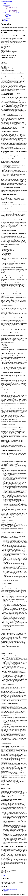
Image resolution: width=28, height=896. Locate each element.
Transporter (8, 15)
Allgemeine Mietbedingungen (10, 889)
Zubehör (8, 18)
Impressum (5, 891)
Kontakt (5, 19)
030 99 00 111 (6, 20)
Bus (7, 16)
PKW (7, 14)
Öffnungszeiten (6, 5)
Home (4, 3)
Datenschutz (6, 890)
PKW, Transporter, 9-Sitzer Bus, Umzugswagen (14, 12)
